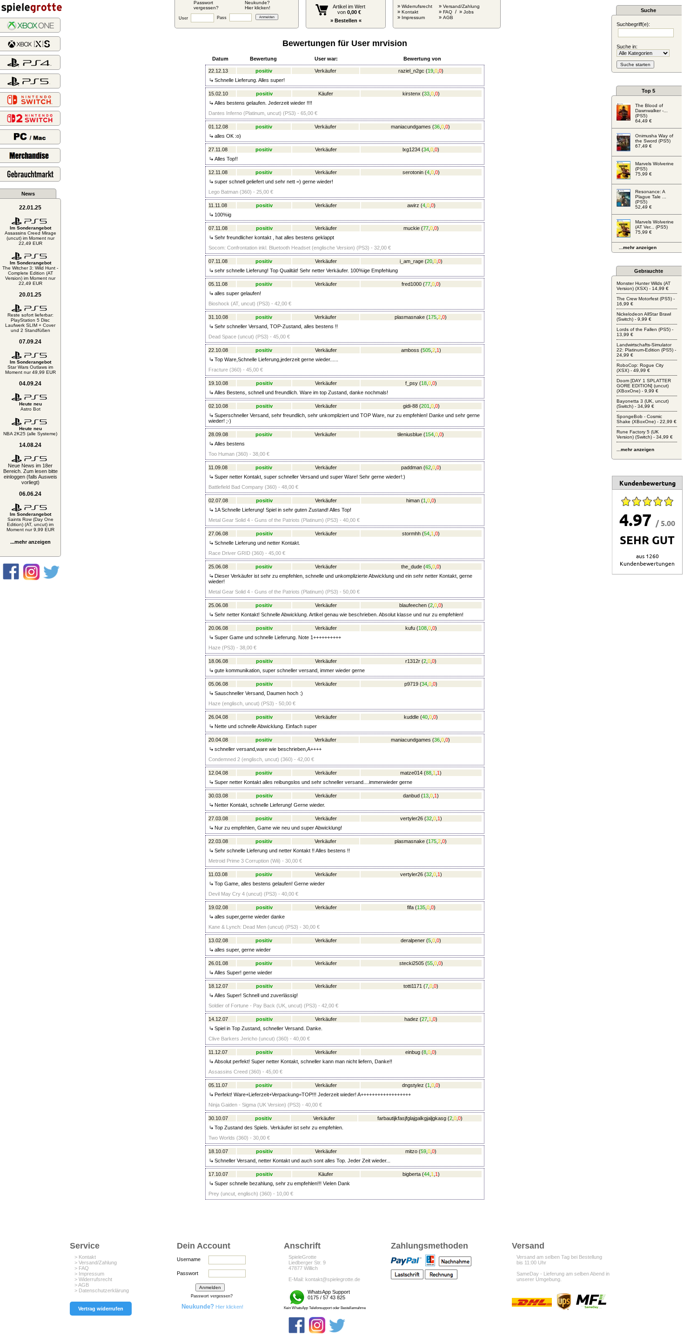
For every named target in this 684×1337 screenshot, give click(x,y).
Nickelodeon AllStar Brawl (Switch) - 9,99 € (644, 316)
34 (426, 149)
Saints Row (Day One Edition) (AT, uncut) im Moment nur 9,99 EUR (30, 522)
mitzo (411, 1151)
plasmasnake (410, 317)
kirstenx (411, 93)
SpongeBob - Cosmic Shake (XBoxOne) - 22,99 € (647, 419)
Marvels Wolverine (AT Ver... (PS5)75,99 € (654, 227)
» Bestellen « (346, 20)
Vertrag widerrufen (100, 1308)
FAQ (447, 11)
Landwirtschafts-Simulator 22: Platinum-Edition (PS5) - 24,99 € (646, 350)
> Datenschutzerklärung (101, 1290)
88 (428, 773)
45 (428, 566)
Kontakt (410, 11)
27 (424, 1019)
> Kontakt (85, 1257)
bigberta (411, 1174)
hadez (411, 1019)
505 (426, 350)
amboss (410, 350)
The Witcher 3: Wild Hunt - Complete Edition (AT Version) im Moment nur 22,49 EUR (30, 273)
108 (422, 628)
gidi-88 (410, 406)
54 (426, 533)
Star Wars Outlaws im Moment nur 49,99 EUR (30, 367)
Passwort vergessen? (212, 1296)
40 (425, 717)
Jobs (468, 11)
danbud (411, 795)
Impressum (413, 17)
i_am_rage (411, 261)
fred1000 (412, 284)
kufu (410, 628)
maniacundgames (411, 126)
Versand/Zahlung (461, 6)
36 (437, 126)
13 (426, 795)
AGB (448, 17)
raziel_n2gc (411, 71)
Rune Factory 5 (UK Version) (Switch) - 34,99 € (645, 434)
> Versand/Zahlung (95, 1262)
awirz (413, 205)
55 (430, 963)
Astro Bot (30, 406)
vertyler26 (411, 818)
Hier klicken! (212, 1307)
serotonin (412, 172)
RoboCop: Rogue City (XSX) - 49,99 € (640, 368)
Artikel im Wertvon (349, 9)
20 (429, 261)
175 (432, 317)
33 (426, 93)
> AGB (81, 1285)
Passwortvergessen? (206, 5)
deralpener (413, 940)
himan (413, 500)
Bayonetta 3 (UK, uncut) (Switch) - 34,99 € (643, 403)
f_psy (411, 383)
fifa (410, 907)
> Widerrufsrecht (93, 1279)
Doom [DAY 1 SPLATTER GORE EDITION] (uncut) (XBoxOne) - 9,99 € (644, 385)
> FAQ (81, 1268)
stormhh (411, 533)
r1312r (412, 661)
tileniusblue (409, 434)
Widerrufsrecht (417, 6)
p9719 (411, 684)
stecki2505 (411, 963)
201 (425, 406)
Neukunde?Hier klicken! (257, 5)
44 (426, 1174)
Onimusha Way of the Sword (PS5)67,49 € (654, 141)
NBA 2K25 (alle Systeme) (30, 431)
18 (424, 383)
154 (429, 434)
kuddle (411, 717)
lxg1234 (411, 149)
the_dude (411, 566)
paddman (411, 467)
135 (421, 907)
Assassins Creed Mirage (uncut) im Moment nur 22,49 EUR (30, 235)
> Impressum (89, 1273)
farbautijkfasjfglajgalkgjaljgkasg (411, 1118)
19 (430, 71)
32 (429, 818)
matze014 (411, 773)
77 (426, 228)
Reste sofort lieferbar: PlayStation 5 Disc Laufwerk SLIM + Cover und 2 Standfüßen (30, 322)
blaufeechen (413, 605)
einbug (412, 1052)
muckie (411, 228)
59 (423, 1151)
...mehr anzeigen (30, 542)
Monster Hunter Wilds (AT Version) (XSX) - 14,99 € (644, 286)
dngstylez (413, 1085)
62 (428, 467)
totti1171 (412, 986)
